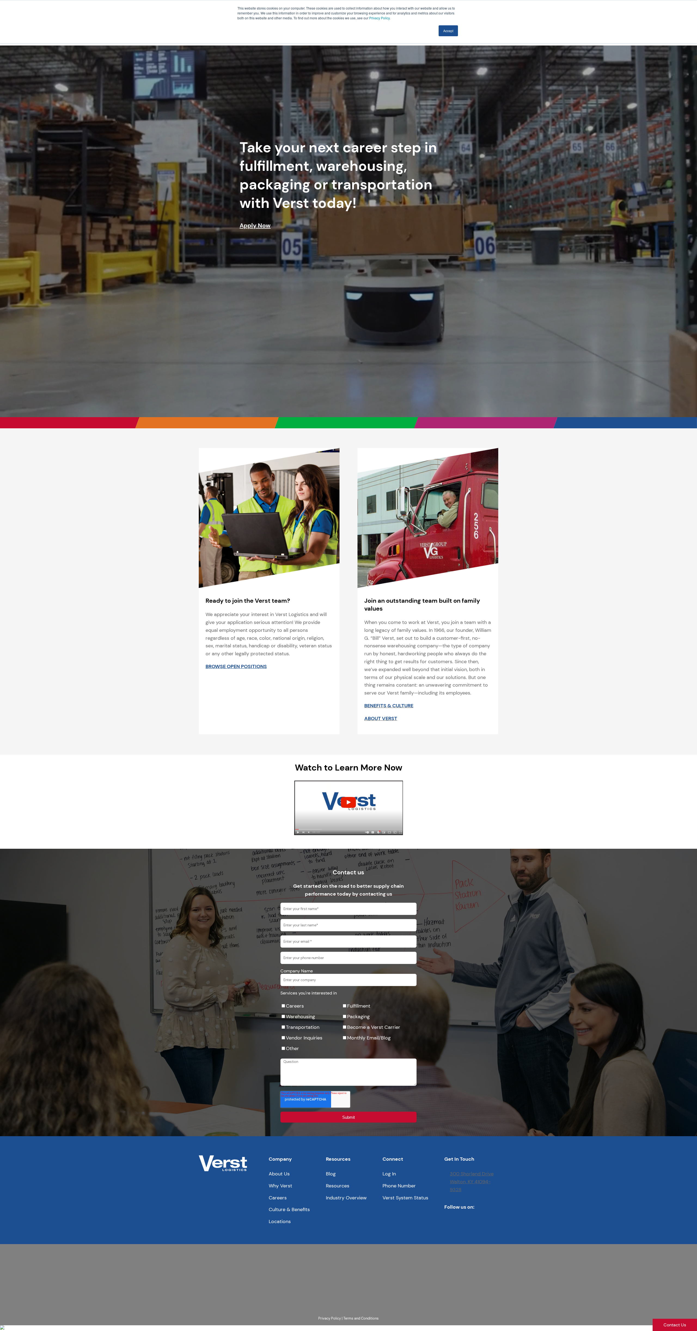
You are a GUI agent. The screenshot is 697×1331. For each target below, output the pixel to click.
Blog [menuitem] (331, 1174)
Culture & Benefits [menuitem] (289, 1209)
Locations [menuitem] (280, 1221)
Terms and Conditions (361, 1318)
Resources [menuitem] (337, 1186)
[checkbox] (348, 1027)
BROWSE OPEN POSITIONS (236, 666)
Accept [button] (448, 30)
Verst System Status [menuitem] (405, 1197)
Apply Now (255, 225)
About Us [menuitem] (279, 1174)
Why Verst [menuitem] (280, 1186)
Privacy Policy (379, 18)
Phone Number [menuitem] (399, 1186)
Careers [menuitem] (278, 1197)
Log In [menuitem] (389, 1174)
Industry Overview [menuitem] (346, 1197)
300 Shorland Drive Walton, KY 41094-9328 (472, 1182)
